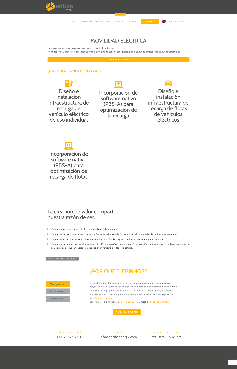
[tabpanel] (127, 298)
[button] (187, 20)
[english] (164, 20)
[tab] (58, 284)
